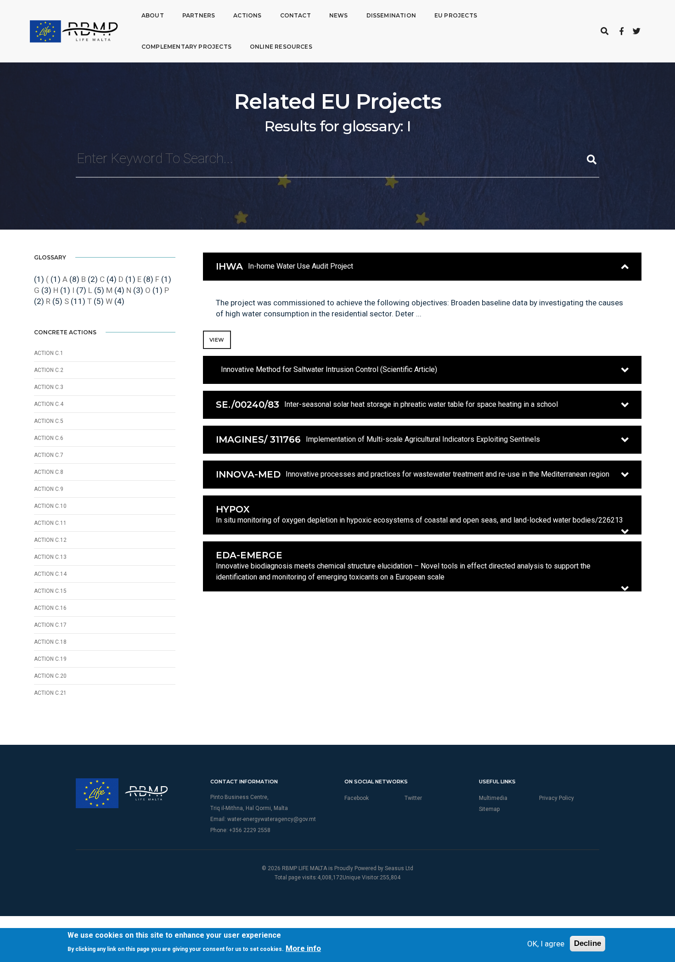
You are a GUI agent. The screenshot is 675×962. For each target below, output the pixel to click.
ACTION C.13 (50, 557)
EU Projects (455, 15)
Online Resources (281, 46)
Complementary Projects (186, 46)
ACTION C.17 (50, 625)
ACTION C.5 (48, 421)
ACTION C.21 (50, 693)
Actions (247, 15)
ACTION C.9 (48, 489)
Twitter (413, 798)
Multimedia (493, 798)
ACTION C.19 (50, 659)
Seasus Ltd (399, 868)
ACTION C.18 (50, 642)
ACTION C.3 (48, 387)
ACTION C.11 (50, 523)
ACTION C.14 (50, 574)
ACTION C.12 (50, 540)
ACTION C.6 (48, 438)
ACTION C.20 (50, 676)
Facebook (356, 798)
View (217, 340)
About (152, 15)
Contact (295, 15)
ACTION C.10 (50, 506)
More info (303, 948)
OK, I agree (545, 943)
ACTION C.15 (50, 591)
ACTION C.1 (48, 353)
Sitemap (489, 809)
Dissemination (391, 15)
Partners (198, 15)
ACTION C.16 (50, 608)
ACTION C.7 (48, 455)
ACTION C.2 (48, 370)
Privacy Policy (556, 798)
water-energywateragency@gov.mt (271, 819)
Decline (587, 943)
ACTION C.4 (48, 404)
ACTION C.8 (48, 472)
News (338, 15)
